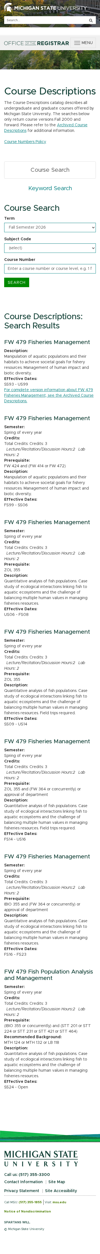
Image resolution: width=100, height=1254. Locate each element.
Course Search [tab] (50, 170)
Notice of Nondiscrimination (27, 1211)
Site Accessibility (61, 1191)
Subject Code (17, 239)
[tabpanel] (50, 245)
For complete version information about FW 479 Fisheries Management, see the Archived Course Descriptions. (49, 395)
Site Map (56, 1182)
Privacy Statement (21, 1191)
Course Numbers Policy (25, 142)
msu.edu (59, 1202)
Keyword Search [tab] (50, 188)
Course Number (19, 260)
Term (9, 219)
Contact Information (23, 1182)
